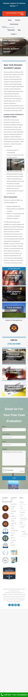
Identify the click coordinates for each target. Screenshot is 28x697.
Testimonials (22, 518)
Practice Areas (22, 514)
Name (4, 426)
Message (5, 449)
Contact (22, 526)
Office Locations (23, 533)
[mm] (5, 550)
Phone (4, 441)
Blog (21, 522)
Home (22, 502)
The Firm (21, 507)
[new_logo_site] (8, 26)
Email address (6, 434)
